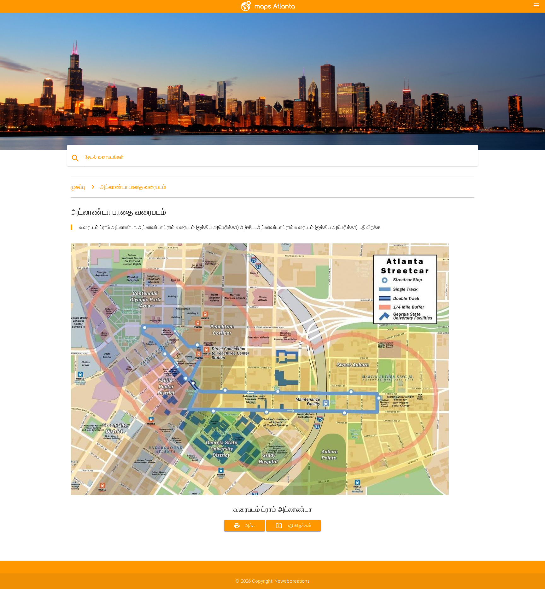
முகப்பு (78, 187)
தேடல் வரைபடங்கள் (104, 157)
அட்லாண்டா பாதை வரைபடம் (133, 187)
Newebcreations (292, 581)
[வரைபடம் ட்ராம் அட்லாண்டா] (260, 494)
